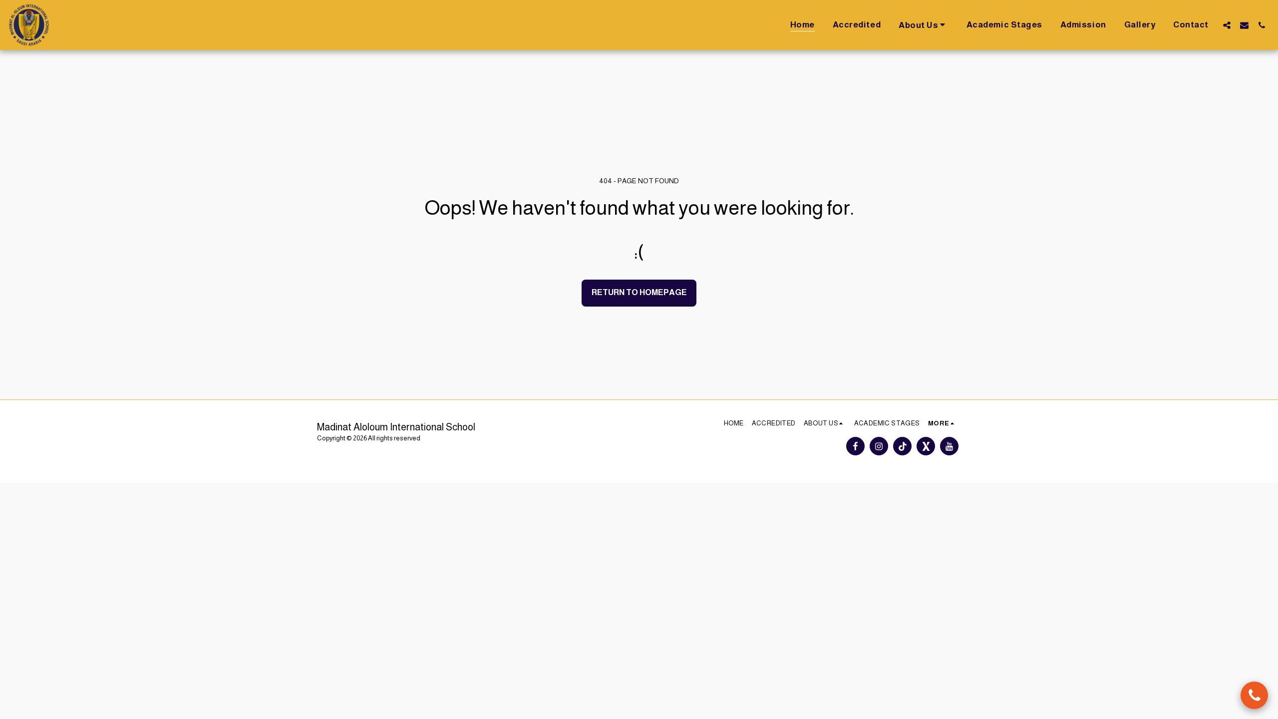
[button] (924, 24)
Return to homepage (639, 292)
